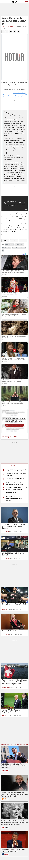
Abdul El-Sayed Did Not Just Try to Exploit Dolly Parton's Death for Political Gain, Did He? (14, 766)
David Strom (5, 609)
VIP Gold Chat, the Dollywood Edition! (13, 554)
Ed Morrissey (5, 531)
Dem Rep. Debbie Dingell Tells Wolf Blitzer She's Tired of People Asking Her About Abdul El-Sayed (14, 794)
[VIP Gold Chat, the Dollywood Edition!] (14, 543)
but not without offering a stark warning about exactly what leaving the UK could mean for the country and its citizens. (14, 95)
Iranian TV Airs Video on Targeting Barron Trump (11, 711)
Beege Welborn (6, 687)
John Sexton (5, 715)
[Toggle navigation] (2, 1)
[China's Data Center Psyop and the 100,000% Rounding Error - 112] (14, 839)
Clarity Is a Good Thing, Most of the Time (14, 605)
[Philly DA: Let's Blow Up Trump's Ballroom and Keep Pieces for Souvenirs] (14, 515)
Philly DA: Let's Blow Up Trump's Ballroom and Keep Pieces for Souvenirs (14, 498)
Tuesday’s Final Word (10, 631)
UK (3, 250)
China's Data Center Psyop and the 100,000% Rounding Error (13, 850)
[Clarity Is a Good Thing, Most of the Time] (14, 594)
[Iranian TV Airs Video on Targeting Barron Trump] (14, 700)
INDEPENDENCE (6, 247)
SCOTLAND (15, 247)
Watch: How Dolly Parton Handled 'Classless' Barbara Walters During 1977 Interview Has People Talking (14, 822)
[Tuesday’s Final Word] (14, 621)
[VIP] (26, 1)
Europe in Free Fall (11, 492)
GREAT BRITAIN (20, 244)
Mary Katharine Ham (9, 26)
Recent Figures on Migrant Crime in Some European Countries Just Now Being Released (14, 682)
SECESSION (23, 247)
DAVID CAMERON (9, 244)
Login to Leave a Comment (14, 425)
